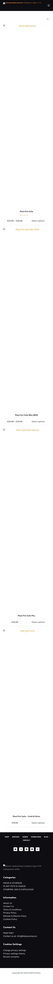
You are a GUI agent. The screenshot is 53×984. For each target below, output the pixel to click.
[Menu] (49, 5)
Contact (26, 840)
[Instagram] (26, 849)
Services (15, 837)
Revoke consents (11, 956)
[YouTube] (32, 849)
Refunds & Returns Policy (14, 916)
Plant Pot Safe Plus (26, 616)
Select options (38, 221)
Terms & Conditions (12, 909)
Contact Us (8, 906)
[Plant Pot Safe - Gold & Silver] (26, 720)
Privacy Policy (9, 912)
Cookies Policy (10, 919)
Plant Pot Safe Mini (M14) (26, 415)
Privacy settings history (14, 953)
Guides (25, 837)
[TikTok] (37, 849)
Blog (46, 837)
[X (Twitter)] (15, 849)
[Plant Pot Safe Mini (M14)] (26, 319)
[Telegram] (21, 849)
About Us (7, 903)
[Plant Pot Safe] (26, 115)
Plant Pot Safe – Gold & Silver (26, 817)
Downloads (36, 837)
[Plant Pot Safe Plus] (26, 520)
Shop (7, 837)
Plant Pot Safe (26, 212)
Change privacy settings (14, 950)
